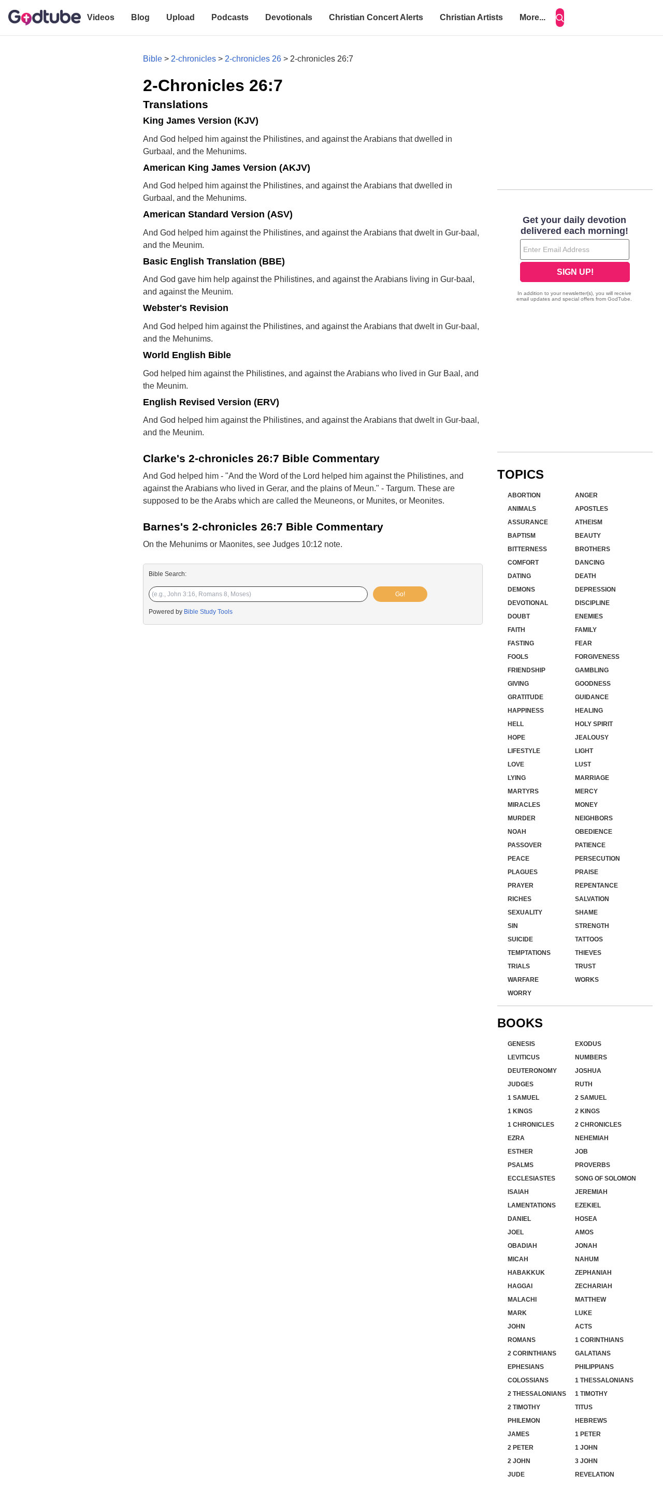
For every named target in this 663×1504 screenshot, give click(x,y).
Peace (518, 858)
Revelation (594, 1474)
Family (586, 629)
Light (584, 751)
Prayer (521, 885)
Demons (521, 589)
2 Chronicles (598, 1124)
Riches (519, 899)
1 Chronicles (531, 1124)
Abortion (524, 495)
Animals (522, 508)
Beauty (588, 535)
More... (532, 17)
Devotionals (288, 17)
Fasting (521, 643)
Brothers (592, 549)
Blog (140, 17)
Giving (518, 683)
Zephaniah (593, 1272)
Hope (516, 737)
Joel (516, 1232)
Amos (584, 1232)
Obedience (593, 831)
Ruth (584, 1084)
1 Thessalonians (604, 1380)
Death (585, 576)
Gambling (592, 670)
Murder (522, 818)
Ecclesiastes (531, 1178)
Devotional (528, 603)
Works (587, 979)
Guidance (592, 697)
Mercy (586, 791)
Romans (522, 1340)
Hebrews (591, 1420)
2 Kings (587, 1111)
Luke (583, 1313)
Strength (592, 926)
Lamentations (532, 1205)
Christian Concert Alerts (376, 17)
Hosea (586, 1218)
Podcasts (230, 17)
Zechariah (593, 1286)
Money (586, 804)
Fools (518, 656)
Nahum (587, 1259)
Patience (590, 845)
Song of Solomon (605, 1178)
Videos (100, 17)
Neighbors (594, 818)
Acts (583, 1326)
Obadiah (522, 1245)
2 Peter (521, 1447)
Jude (516, 1474)
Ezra (516, 1138)
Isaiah (518, 1192)
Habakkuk (526, 1272)
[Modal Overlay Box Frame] (575, 260)
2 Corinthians (532, 1353)
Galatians (593, 1353)
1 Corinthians (599, 1340)
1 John (586, 1447)
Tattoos (589, 939)
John (516, 1326)
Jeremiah (591, 1192)
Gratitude (525, 697)
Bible (152, 58)
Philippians (594, 1366)
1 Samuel (523, 1097)
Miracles (524, 804)
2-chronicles (193, 58)
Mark (517, 1313)
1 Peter (588, 1434)
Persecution (597, 858)
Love (516, 764)
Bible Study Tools (208, 611)
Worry (519, 993)
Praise (586, 872)
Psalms (521, 1165)
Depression (595, 589)
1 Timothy (591, 1393)
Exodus (588, 1044)
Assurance (528, 522)
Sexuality (525, 912)
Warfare (523, 979)
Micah (518, 1259)
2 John (519, 1461)
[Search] (560, 17)
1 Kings (520, 1111)
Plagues (523, 872)
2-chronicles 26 (253, 58)
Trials (519, 966)
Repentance (596, 885)
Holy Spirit (594, 724)
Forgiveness (597, 656)
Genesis (521, 1044)
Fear (583, 643)
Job (581, 1151)
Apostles (591, 508)
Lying (517, 778)
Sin (513, 926)
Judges (521, 1084)
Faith (516, 629)
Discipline (592, 603)
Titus (584, 1407)
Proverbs (592, 1165)
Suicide (520, 939)
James (518, 1434)
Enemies (589, 616)
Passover (525, 845)
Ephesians (526, 1366)
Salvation (592, 899)
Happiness (526, 710)
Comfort (523, 562)
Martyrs (523, 791)
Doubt (519, 616)
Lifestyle (524, 751)
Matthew (590, 1299)
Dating (519, 576)
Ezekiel (588, 1205)
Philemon (524, 1420)
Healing (589, 710)
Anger (586, 495)
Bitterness (527, 549)
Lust (583, 764)
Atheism (588, 522)
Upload (180, 17)
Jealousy (592, 737)
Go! (400, 594)
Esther (520, 1151)
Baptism (522, 535)
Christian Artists (471, 17)
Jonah (586, 1245)
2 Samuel (591, 1097)
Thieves (588, 952)
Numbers (591, 1057)
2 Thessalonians (537, 1393)
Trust (585, 966)
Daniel (519, 1218)
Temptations (529, 952)
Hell (516, 724)
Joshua (588, 1070)
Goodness (593, 683)
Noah (517, 831)
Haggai (520, 1286)
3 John (586, 1461)
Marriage (592, 778)
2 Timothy (524, 1407)
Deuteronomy (532, 1070)
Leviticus (524, 1057)
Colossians (528, 1380)
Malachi (522, 1299)
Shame (586, 912)
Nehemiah (592, 1138)
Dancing (589, 562)
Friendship (526, 670)
